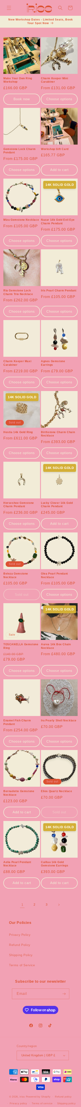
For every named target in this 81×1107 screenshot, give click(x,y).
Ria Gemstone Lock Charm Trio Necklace (18, 292)
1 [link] (22, 905)
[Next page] (59, 905)
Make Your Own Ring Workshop (17, 80)
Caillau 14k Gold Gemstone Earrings (54, 864)
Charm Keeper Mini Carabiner (54, 80)
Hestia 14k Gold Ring (18, 432)
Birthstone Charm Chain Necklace (58, 434)
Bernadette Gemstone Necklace (18, 793)
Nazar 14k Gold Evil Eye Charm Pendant (58, 221)
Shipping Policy (21, 955)
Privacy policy (18, 1103)
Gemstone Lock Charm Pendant (19, 151)
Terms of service (42, 1103)
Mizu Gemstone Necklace (21, 219)
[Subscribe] (64, 994)
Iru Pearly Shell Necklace (58, 720)
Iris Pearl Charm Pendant (58, 290)
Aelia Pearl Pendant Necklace (17, 864)
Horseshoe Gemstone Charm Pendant (18, 504)
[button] (9, 8)
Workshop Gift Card (55, 149)
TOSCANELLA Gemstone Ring (20, 646)
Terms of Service (22, 965)
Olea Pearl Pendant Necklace (54, 575)
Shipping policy (66, 1103)
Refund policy (63, 1096)
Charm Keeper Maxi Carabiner (17, 363)
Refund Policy (19, 945)
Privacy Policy (19, 935)
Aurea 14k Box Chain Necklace (56, 646)
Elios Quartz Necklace (56, 791)
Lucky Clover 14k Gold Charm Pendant (57, 504)
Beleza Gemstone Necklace (15, 575)
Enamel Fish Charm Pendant (17, 722)
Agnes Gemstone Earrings (53, 363)
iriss (22, 1096)
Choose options (59, 99)
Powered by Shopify (38, 1096)
